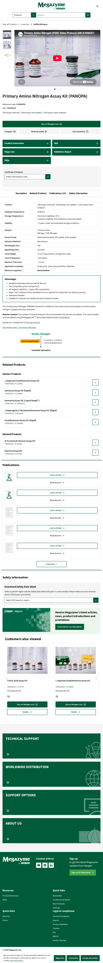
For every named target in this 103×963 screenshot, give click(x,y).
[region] (51, 60)
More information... (17, 960)
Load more (50, 564)
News (5, 899)
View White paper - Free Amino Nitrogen (19, 327)
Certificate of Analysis (14, 172)
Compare (8, 131)
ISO (54, 932)
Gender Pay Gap (59, 940)
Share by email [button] (37, 131)
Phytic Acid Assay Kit (17, 680)
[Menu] (97, 6)
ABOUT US (14, 823)
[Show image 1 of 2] (54, 89)
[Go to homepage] (51, 6)
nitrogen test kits (33, 322)
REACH (55, 936)
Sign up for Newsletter (81, 872)
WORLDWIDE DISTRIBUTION (27, 766)
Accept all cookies (90, 958)
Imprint (56, 920)
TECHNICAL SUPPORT (22, 738)
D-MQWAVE (64, 317)
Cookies (56, 928)
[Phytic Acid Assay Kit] (27, 660)
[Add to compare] (8, 696)
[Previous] (16, 58)
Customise (73, 958)
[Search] (87, 15)
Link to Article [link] (56, 475)
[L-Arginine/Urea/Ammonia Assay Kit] (76, 660)
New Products (59, 903)
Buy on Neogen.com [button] (50, 124)
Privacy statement (60, 924)
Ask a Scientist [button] (79, 131)
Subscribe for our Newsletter (69, 626)
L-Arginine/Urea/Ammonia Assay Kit (73, 680)
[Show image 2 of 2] (57, 89)
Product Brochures (10, 895)
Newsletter (57, 895)
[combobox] (60, 15)
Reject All (60, 958)
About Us (6, 916)
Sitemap (56, 907)
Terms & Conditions (61, 916)
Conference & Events (61, 899)
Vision (5, 920)
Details (26, 712)
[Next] (98, 58)
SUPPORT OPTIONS (21, 795)
